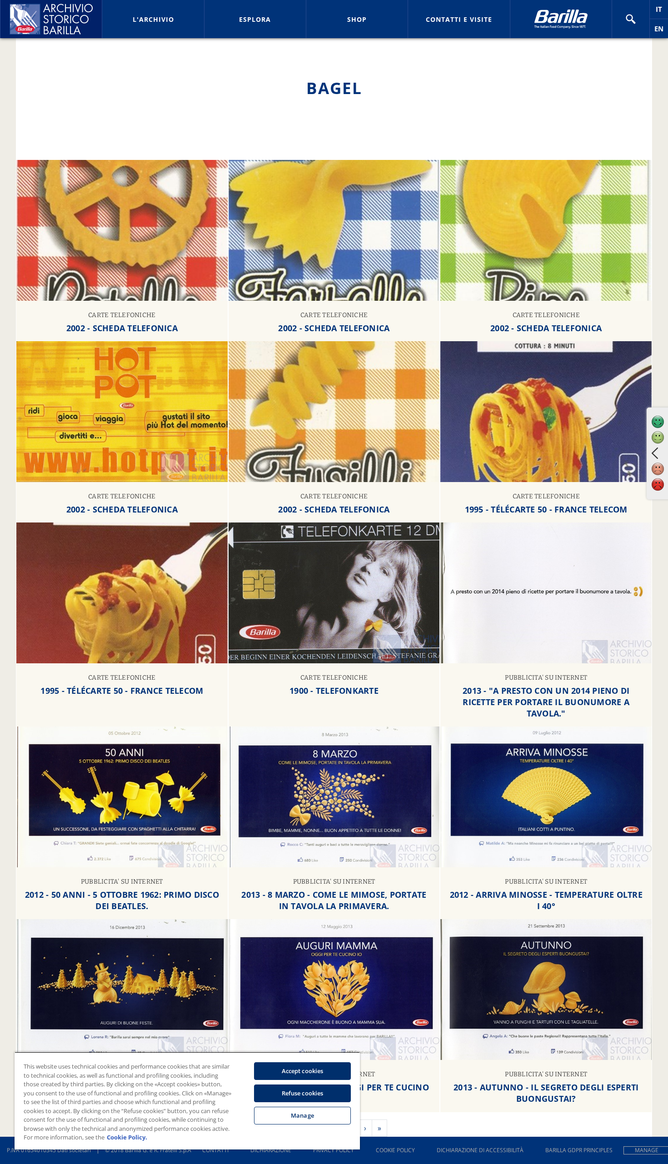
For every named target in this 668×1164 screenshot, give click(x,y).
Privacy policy (333, 1150)
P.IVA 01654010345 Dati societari (49, 1150)
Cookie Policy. (127, 1137)
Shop (357, 19)
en (661, 31)
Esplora (255, 19)
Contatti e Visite (459, 19)
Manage (302, 1115)
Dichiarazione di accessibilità (480, 1150)
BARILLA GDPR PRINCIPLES (579, 1150)
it (662, 12)
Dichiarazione (270, 1150)
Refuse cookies (303, 1093)
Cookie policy (395, 1150)
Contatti (215, 1150)
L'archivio (153, 19)
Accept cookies (303, 1071)
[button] (630, 19)
